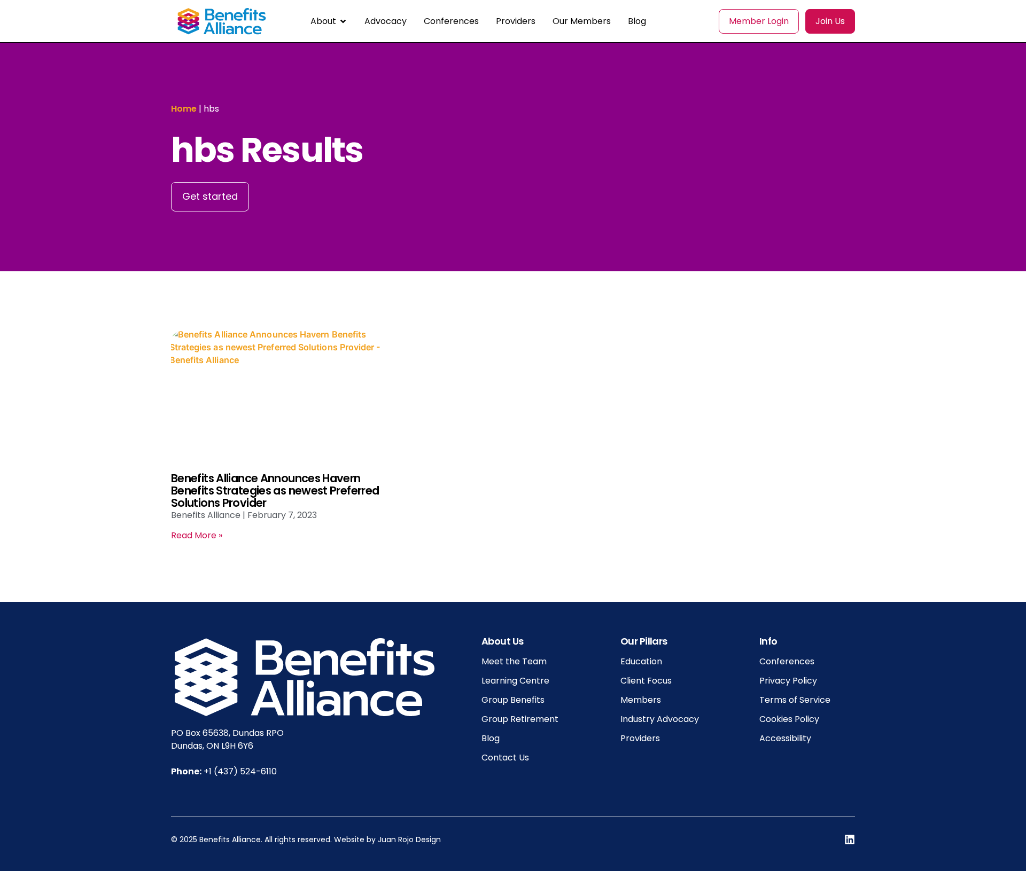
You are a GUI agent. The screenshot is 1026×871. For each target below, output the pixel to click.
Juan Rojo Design (409, 839)
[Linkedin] (849, 839)
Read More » (196, 535)
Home (184, 109)
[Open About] (343, 21)
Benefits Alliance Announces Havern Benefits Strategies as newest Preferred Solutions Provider (275, 490)
